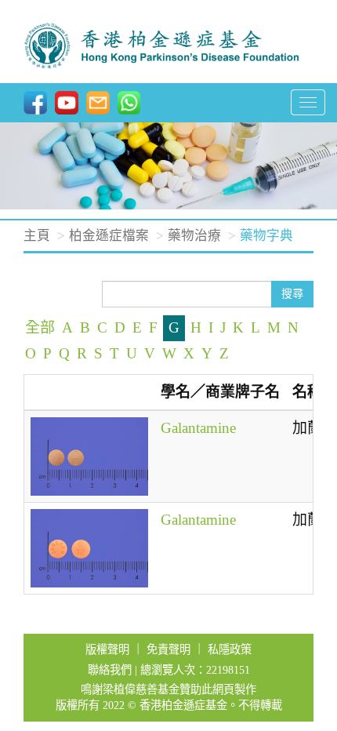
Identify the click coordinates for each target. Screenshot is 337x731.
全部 (40, 327)
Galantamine (198, 428)
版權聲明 (107, 649)
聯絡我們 (110, 670)
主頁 (37, 235)
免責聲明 (168, 649)
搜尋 (292, 294)
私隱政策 (230, 649)
